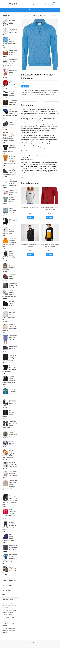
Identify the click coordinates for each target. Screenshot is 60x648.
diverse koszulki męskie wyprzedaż (31, 92)
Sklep (34, 643)
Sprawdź (25, 86)
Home (22, 16)
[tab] (41, 100)
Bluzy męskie (28, 16)
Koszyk (30, 643)
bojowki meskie (53, 90)
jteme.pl (13, 4)
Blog (26, 643)
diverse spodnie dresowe (49, 92)
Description (41, 100)
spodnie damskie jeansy (47, 94)
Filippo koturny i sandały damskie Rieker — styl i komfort (9, 623)
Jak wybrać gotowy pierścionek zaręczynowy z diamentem (9, 630)
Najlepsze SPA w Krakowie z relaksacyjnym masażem (9, 605)
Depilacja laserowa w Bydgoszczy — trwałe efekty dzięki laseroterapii (9, 612)
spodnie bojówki (35, 94)
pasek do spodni (26, 94)
